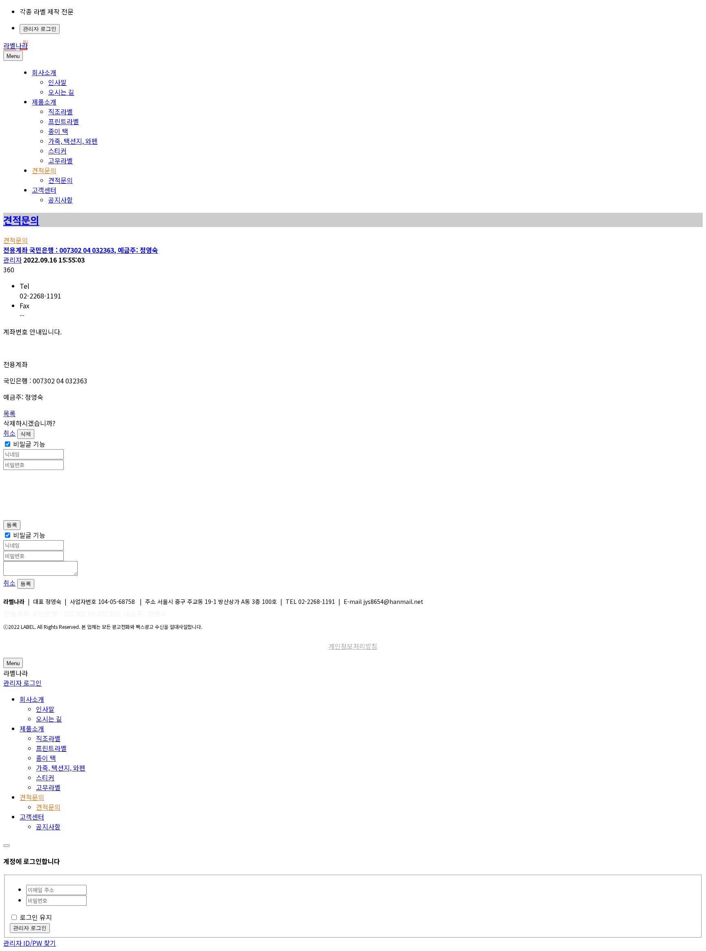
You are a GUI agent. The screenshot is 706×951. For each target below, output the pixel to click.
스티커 (57, 151)
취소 (9, 433)
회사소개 (44, 72)
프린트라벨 (63, 121)
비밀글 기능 (29, 444)
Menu (13, 56)
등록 (12, 525)
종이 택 (58, 131)
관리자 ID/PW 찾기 (29, 943)
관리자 (12, 260)
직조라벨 (60, 111)
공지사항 (60, 200)
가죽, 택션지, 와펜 (73, 141)
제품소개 (44, 102)
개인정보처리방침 (353, 646)
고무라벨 (60, 160)
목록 (9, 413)
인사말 (57, 82)
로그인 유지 (36, 917)
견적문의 (44, 170)
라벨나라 (15, 45)
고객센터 (44, 190)
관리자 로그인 (39, 29)
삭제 (25, 434)
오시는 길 (61, 92)
